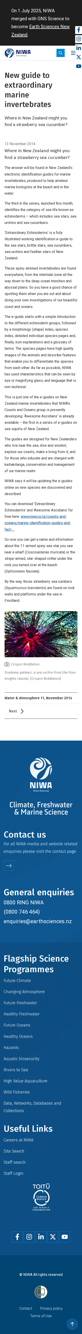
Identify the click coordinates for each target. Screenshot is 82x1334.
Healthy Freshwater (22, 1014)
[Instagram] (78, 39)
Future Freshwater (20, 1002)
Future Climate (17, 980)
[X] (78, 57)
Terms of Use (41, 1316)
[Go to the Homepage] (18, 53)
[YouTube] (78, 66)
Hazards (11, 1047)
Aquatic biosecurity (21, 1058)
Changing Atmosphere (24, 991)
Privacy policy (51, 1308)
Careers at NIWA (18, 1140)
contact (59, 851)
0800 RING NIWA (24, 902)
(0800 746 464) (22, 912)
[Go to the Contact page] (9, 865)
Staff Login (13, 1173)
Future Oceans (17, 1025)
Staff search (15, 1162)
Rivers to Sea (16, 1069)
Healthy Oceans (18, 1036)
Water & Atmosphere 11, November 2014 (38, 698)
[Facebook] (78, 30)
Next (13, 711)
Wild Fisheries (17, 1092)
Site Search (14, 1151)
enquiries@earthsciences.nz (38, 921)
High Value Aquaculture (25, 1081)
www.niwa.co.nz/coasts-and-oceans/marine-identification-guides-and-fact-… (38, 522)
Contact (25, 1308)
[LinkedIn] (78, 48)
